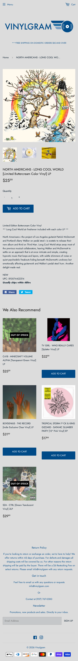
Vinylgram (40, 647)
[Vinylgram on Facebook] (35, 638)
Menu (10, 4)
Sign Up (68, 620)
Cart (73, 4)
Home (6, 57)
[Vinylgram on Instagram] (41, 638)
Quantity (7, 191)
